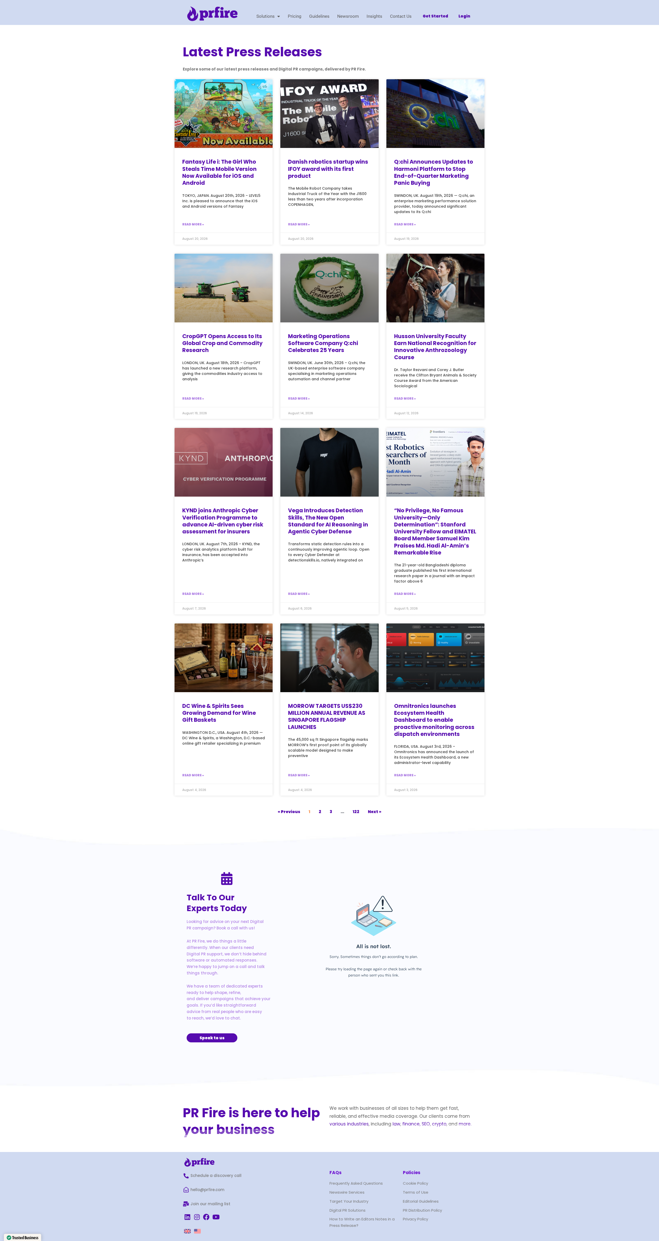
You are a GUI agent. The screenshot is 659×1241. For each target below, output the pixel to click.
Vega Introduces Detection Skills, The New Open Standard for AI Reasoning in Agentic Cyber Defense (328, 521)
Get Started (435, 16)
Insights (374, 16)
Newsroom (348, 16)
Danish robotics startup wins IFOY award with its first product (328, 169)
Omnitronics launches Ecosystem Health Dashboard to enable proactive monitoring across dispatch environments (434, 720)
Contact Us (401, 16)
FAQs (336, 1172)
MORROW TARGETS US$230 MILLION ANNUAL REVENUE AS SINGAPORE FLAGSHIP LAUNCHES (326, 716)
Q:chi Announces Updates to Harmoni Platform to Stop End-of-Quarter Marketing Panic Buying (433, 172)
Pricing (294, 16)
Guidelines (319, 16)
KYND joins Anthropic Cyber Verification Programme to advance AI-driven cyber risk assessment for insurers (222, 521)
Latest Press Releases (252, 52)
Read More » (193, 224)
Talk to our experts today (217, 903)
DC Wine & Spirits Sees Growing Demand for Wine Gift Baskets (219, 713)
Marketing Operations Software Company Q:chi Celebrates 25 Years (323, 343)
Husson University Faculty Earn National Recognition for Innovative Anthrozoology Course (435, 346)
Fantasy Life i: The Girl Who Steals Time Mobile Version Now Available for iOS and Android (219, 172)
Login (464, 16)
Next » (374, 811)
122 (356, 811)
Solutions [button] (265, 16)
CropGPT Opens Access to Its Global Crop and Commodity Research (222, 343)
